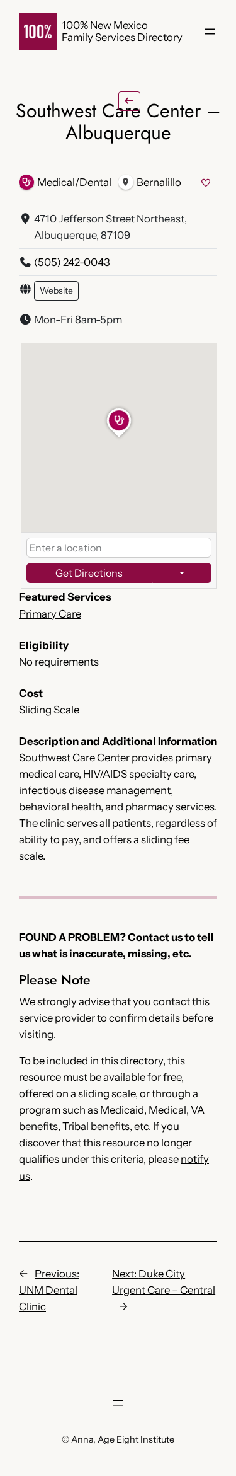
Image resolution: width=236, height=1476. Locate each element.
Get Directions (89, 573)
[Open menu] (209, 31)
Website (56, 290)
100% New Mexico (105, 25)
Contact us (155, 937)
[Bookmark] (206, 183)
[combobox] (118, 548)
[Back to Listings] (129, 101)
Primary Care (50, 614)
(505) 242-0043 (72, 262)
